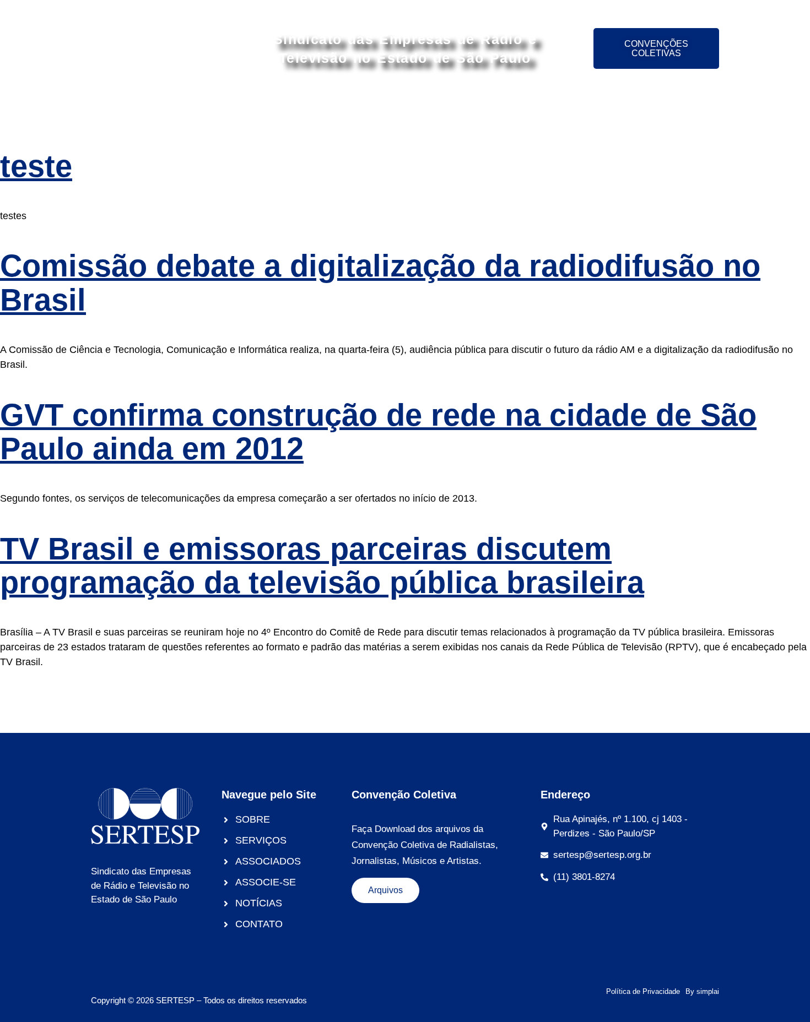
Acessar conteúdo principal (405, 9)
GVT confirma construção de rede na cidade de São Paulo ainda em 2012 (378, 432)
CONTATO (659, 105)
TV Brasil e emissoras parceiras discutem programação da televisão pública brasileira (322, 565)
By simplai (702, 991)
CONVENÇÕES (511, 105)
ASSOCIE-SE (424, 105)
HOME (141, 105)
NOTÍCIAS (590, 105)
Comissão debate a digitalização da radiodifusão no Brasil (380, 282)
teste (36, 166)
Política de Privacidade (643, 991)
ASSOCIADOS (339, 105)
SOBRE (195, 105)
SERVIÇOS (259, 105)
